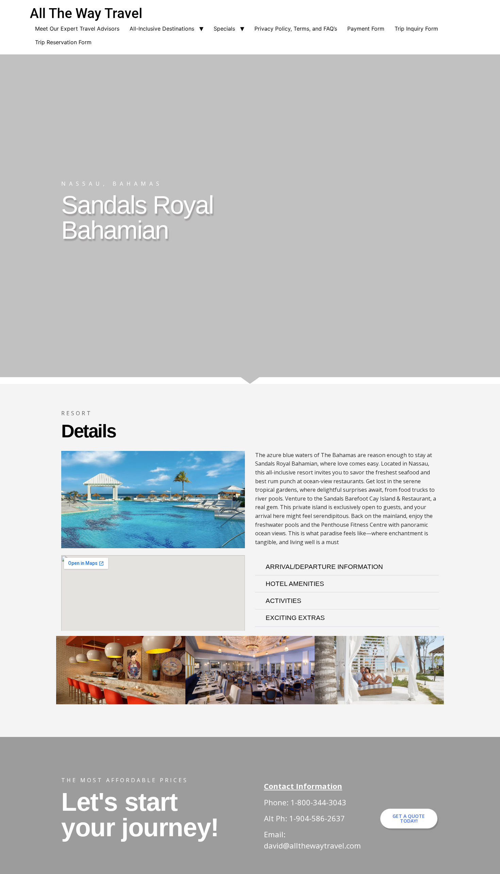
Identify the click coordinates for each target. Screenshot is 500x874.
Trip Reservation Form (63, 42)
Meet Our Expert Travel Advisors (77, 28)
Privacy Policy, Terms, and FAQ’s (295, 28)
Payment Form (365, 28)
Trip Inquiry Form (416, 28)
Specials (224, 28)
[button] (347, 566)
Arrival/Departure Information (324, 566)
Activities (283, 600)
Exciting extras (295, 617)
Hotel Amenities (295, 583)
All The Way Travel (86, 13)
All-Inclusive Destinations (162, 28)
